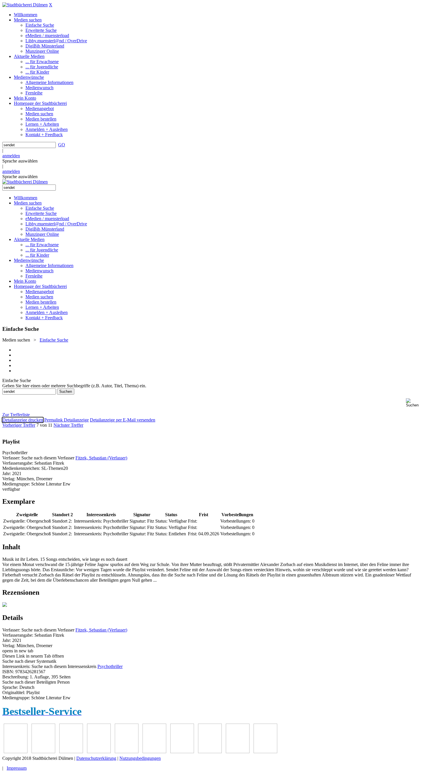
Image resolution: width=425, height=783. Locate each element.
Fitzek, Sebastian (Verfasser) (101, 457)
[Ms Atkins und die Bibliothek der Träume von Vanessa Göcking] (43, 751)
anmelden (11, 155)
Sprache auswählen (20, 160)
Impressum (17, 768)
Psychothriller (110, 666)
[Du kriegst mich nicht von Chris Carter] (182, 751)
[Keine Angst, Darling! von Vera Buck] (126, 751)
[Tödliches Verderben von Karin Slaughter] (265, 751)
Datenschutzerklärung (96, 758)
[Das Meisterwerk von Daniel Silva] (154, 751)
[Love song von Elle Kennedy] (99, 751)
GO (61, 144)
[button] (414, 402)
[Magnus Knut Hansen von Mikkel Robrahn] (71, 751)
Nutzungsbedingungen (140, 758)
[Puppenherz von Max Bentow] (210, 751)
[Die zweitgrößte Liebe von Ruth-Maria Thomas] (238, 751)
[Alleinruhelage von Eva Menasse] (15, 751)
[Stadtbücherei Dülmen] (25, 4)
